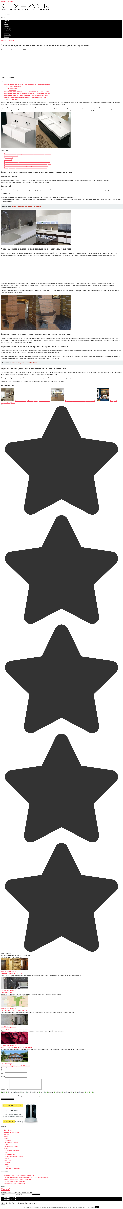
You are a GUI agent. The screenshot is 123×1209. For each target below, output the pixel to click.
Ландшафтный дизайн (11, 1146)
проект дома (31, 1189)
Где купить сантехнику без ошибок (15, 1181)
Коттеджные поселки (11, 1142)
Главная (6, 21)
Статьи (6, 1166)
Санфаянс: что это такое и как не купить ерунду (19, 1175)
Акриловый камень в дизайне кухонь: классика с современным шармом (27, 92)
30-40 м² (5, 1189)
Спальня (6, 1164)
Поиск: (3, 17)
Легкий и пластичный (15, 86)
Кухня (6, 25)
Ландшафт (7, 35)
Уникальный (12, 90)
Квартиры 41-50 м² (10, 1200)
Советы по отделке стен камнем (11, 974)
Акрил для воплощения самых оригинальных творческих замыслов (25, 97)
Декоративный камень (11, 1132)
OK (97, 1207)
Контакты (7, 14)
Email (3, 1076)
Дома (6, 23)
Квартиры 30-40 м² (10, 1197)
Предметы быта (9, 1154)
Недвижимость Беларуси (12, 1150)
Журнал (6, 1138)
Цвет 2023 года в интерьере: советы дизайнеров (16, 1047)
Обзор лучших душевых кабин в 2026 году (17, 1179)
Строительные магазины (12, 1168)
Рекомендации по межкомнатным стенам (14, 1029)
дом (28, 1189)
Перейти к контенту (7, 1)
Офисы (6, 1152)
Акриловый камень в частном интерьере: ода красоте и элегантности (26, 95)
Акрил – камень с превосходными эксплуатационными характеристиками (27, 84)
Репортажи (10, 40)
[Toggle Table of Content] (2, 81)
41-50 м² (12, 1189)
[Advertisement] (61, 63)
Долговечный (13, 88)
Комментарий (5, 1089)
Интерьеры (7, 29)
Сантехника (7, 31)
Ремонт (6, 37)
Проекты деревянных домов (13, 1156)
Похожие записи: (14, 99)
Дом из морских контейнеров (20, 1189)
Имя (2, 1073)
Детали (6, 27)
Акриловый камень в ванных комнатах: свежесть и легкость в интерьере (27, 93)
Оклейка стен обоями (7, 992)
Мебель (6, 33)
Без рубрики (8, 1130)
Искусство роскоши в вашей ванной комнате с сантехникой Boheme (26, 1177)
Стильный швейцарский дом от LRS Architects (15, 1066)
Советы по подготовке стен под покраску (14, 1010)
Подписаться (36, 1194)
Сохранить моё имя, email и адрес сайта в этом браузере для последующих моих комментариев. (33, 1096)
